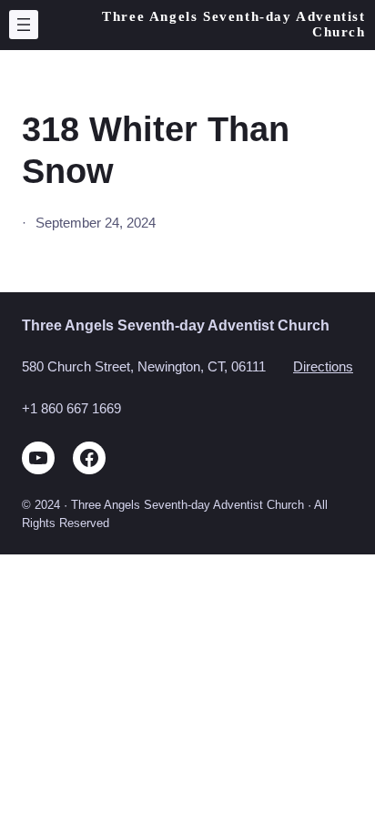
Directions (323, 367)
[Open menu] (23, 24)
